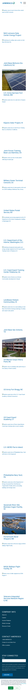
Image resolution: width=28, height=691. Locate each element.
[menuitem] (20, 3)
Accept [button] (10, 688)
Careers (4, 617)
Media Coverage (6, 623)
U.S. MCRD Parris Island (13, 447)
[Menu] (24, 3)
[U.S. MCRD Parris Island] (14, 434)
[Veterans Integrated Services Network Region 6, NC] (14, 583)
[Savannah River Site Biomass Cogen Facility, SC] (14, 491)
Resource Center (6, 626)
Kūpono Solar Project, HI (13, 123)
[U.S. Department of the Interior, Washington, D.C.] (14, 227)
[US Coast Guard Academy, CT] (14, 404)
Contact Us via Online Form (9, 642)
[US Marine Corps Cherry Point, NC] (14, 346)
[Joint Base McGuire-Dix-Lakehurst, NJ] (14, 50)
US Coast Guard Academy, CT (10, 418)
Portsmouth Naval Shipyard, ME (11, 538)
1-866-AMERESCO (7, 639)
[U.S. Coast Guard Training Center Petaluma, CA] (14, 257)
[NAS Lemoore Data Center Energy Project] (14, 20)
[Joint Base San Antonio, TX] (14, 316)
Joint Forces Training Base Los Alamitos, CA (13, 152)
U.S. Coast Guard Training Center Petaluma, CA (14, 271)
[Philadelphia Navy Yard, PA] (14, 462)
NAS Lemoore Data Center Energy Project (12, 34)
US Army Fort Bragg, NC (13, 389)
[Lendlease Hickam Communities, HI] (14, 286)
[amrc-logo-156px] (11, 3)
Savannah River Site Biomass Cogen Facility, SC (13, 507)
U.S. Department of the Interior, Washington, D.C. (14, 241)
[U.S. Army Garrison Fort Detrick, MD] (14, 79)
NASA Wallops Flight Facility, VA (12, 568)
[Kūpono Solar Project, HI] (14, 109)
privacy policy (23, 683)
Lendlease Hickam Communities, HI (11, 301)
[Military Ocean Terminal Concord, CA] (14, 167)
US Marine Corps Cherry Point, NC (13, 361)
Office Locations (6, 645)
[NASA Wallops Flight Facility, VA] (14, 553)
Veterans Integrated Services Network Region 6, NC (14, 598)
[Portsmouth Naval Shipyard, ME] (14, 523)
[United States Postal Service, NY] (14, 197)
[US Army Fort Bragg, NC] (14, 376)
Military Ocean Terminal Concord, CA (13, 181)
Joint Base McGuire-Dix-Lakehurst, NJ (13, 64)
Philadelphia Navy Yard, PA (13, 476)
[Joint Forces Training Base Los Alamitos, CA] (14, 137)
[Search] (20, 3)
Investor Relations (6, 620)
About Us (4, 614)
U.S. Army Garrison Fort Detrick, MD (13, 94)
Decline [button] (17, 688)
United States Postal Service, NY (12, 211)
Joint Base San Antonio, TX (13, 331)
